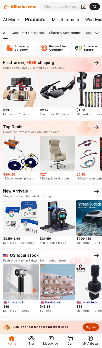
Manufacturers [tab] (65, 19)
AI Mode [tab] (11, 19)
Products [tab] (35, 19)
